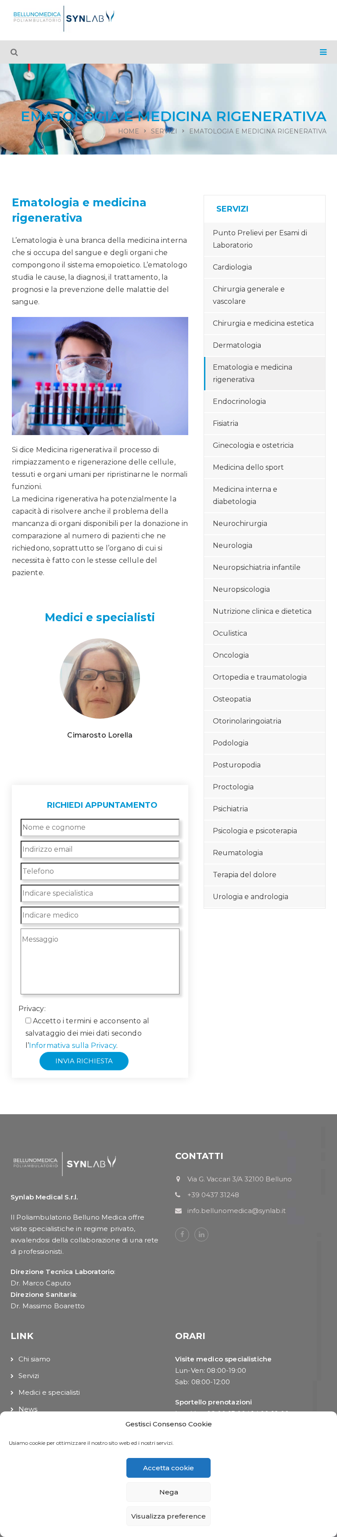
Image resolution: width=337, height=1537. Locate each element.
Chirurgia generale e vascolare (249, 295)
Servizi (164, 131)
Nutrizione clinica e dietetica (262, 611)
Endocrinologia (239, 401)
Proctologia (233, 787)
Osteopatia (232, 699)
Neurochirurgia (240, 523)
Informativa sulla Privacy (72, 1045)
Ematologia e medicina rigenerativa (252, 373)
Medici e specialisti (49, 1392)
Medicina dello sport (248, 467)
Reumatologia (238, 853)
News (27, 1409)
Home (128, 131)
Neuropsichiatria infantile (257, 567)
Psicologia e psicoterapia (255, 831)
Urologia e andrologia (250, 897)
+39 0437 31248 (264, 996)
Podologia (230, 743)
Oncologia (231, 655)
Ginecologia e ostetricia (253, 445)
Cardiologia (232, 267)
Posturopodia (237, 765)
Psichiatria (230, 809)
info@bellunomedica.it (264, 1045)
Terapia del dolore (244, 875)
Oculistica (230, 633)
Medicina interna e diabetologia (245, 495)
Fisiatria (225, 423)
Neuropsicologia (241, 589)
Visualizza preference (168, 1516)
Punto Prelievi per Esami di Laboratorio (260, 239)
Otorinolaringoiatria (247, 721)
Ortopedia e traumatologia (260, 677)
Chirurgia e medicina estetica (263, 323)
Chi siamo (34, 1359)
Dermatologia (237, 345)
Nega (168, 1492)
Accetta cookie (168, 1468)
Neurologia (232, 545)
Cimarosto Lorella (100, 735)
